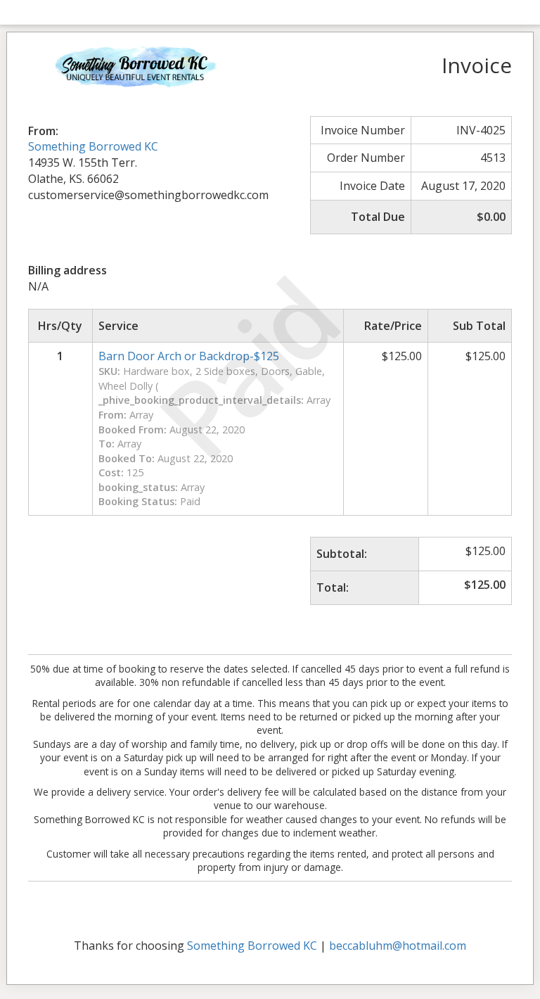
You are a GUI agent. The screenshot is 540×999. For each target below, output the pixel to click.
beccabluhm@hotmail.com (397, 945)
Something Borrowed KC (93, 146)
